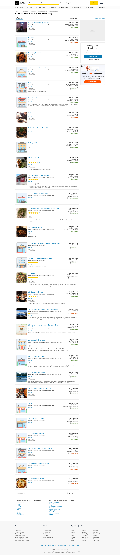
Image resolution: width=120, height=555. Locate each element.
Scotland (18, 516)
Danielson (18, 504)
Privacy (41, 545)
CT (20, 11)
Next (77, 493)
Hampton (18, 513)
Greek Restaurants (54, 502)
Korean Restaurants (33, 25)
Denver (72, 540)
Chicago (73, 537)
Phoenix (95, 538)
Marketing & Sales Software (22, 540)
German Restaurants (54, 509)
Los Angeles (85, 537)
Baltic (17, 510)
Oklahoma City (97, 534)
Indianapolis (85, 532)
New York (95, 532)
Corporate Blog (18, 534)
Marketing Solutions (20, 538)
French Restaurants (54, 504)
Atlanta (72, 529)
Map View (20, 18)
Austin (72, 530)
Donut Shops (52, 511)
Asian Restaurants (42, 11)
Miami (94, 529)
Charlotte (73, 535)
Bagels (51, 514)
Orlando (95, 535)
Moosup (18, 509)
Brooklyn (18, 508)
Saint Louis (96, 540)
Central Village (20, 514)
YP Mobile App (46, 532)
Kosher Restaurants (54, 513)
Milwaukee (95, 530)
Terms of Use (71, 545)
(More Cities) (81, 526)
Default (75, 18)
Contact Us (18, 530)
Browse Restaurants (48, 537)
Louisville (84, 538)
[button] (101, 3)
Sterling (18, 512)
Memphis (84, 540)
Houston (84, 530)
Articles (45, 529)
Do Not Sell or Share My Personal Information (55, 545)
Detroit (83, 529)
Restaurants (33, 11)
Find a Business (47, 530)
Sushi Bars (52, 510)
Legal (78, 545)
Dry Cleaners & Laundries (61, 311)
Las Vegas (84, 535)
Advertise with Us (19, 532)
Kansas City (85, 534)
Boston (72, 534)
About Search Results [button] (100, 18)
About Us (17, 529)
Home (16, 11)
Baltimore (73, 532)
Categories (45, 535)
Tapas (50, 505)
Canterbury (25, 11)
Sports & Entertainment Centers (46, 311)
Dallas (72, 538)
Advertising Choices (20, 535)
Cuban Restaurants (54, 507)
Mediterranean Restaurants (56, 506)
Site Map (45, 534)
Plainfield (18, 505)
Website (30, 26)
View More (75, 517)
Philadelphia (96, 537)
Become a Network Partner (21, 537)
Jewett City (19, 507)
